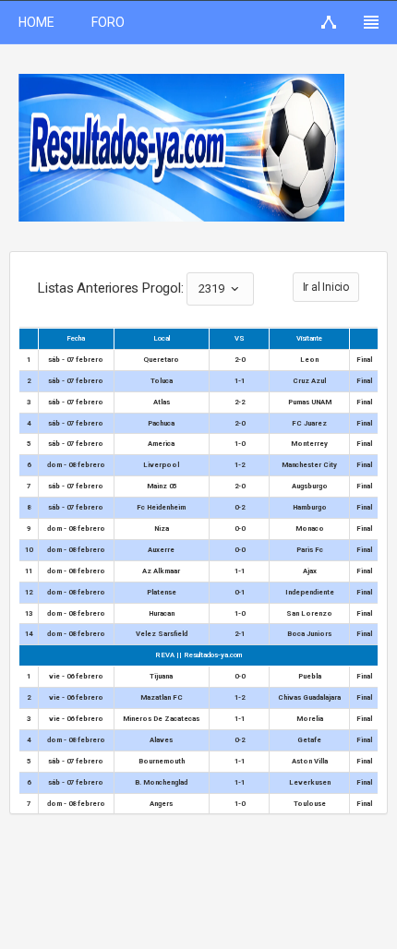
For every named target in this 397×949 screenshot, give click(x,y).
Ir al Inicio (326, 287)
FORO (108, 22)
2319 (212, 288)
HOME (36, 22)
